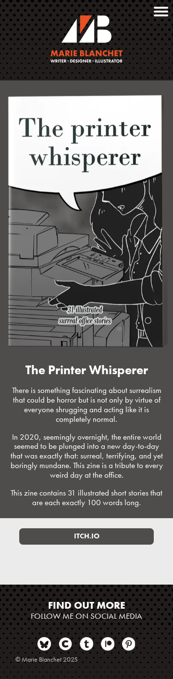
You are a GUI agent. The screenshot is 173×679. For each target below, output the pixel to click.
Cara (65, 644)
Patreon (107, 644)
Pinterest (129, 644)
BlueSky (44, 644)
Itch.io (86, 536)
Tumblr (86, 644)
